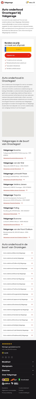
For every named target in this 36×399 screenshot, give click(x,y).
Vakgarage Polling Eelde (10, 214)
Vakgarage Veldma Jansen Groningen (14, 190)
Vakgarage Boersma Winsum (11, 224)
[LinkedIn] (12, 357)
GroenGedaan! (25, 379)
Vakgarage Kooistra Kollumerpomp (13, 158)
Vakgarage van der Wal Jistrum (12, 169)
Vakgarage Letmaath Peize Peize (12, 179)
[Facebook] (3, 357)
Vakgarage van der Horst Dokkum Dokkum (15, 237)
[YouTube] (9, 357)
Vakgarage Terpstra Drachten (11, 203)
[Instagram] (6, 357)
